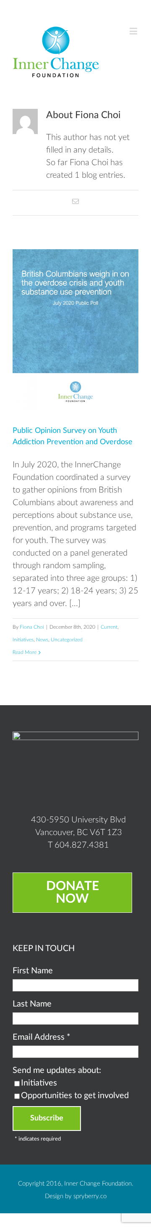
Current (109, 627)
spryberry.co (90, 1196)
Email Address (41, 1037)
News (42, 639)
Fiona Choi (32, 627)
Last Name (32, 1004)
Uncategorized (67, 639)
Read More (24, 652)
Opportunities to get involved (75, 1095)
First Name (33, 971)
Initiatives (23, 639)
